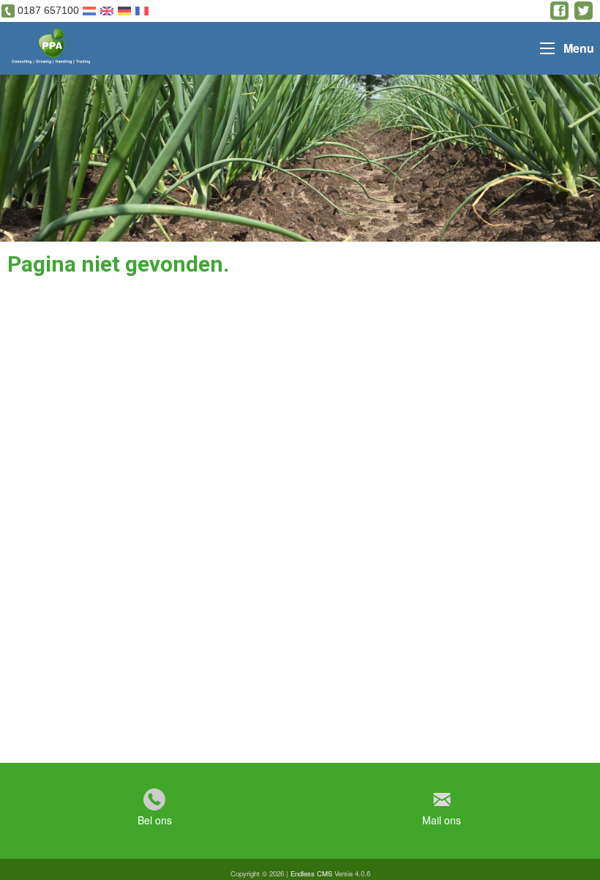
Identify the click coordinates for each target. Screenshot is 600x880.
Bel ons (155, 820)
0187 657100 (48, 10)
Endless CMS (311, 873)
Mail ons (441, 820)
